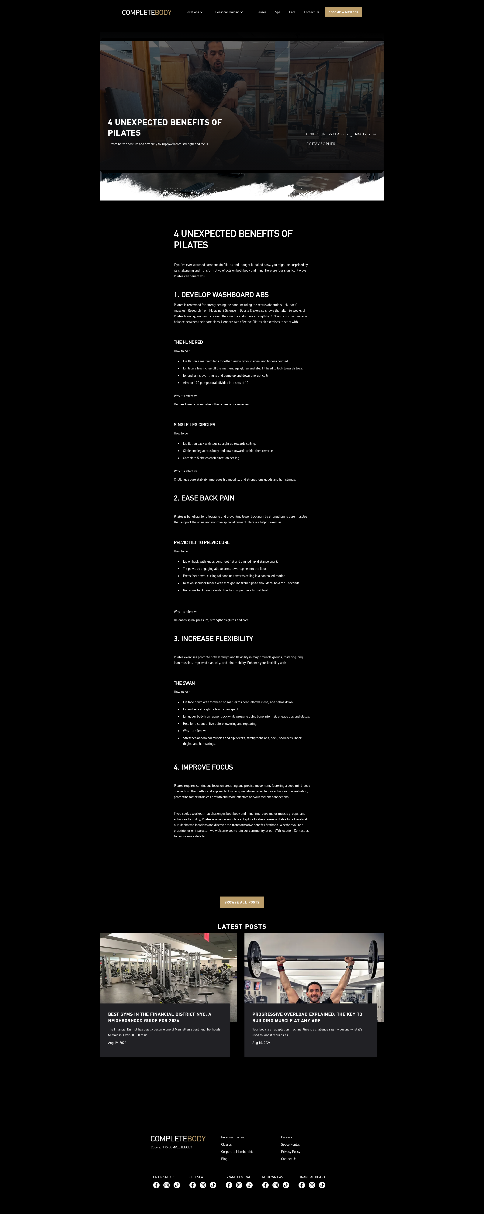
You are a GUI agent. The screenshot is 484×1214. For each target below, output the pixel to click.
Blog (224, 1159)
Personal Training (233, 1137)
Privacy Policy (290, 1152)
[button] (194, 12)
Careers (286, 1137)
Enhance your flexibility (263, 663)
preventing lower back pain (245, 516)
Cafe (292, 12)
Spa (277, 12)
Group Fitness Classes (327, 134)
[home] (146, 12)
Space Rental (290, 1144)
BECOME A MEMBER (343, 12)
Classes (261, 12)
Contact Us (311, 12)
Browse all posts (242, 902)
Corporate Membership (237, 1152)
